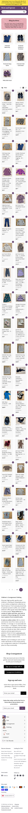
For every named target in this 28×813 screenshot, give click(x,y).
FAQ (12, 808)
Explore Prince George (6, 757)
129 (17, 589)
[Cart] (22, 8)
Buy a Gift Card (17, 751)
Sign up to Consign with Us (14, 666)
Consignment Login (18, 753)
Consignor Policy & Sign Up (19, 756)
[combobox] (14, 11)
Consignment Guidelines (14, 672)
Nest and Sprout (8, 8)
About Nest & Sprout (6, 751)
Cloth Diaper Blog (5, 755)
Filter (5, 87)
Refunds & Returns (5, 806)
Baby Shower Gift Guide (7, 753)
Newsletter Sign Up (18, 763)
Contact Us (4, 760)
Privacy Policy (15, 806)
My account (17, 767)
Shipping (17, 804)
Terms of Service (5, 808)
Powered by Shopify (6, 809)
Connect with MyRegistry (20, 761)
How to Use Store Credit (20, 759)
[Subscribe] (23, 693)
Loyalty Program (18, 765)
